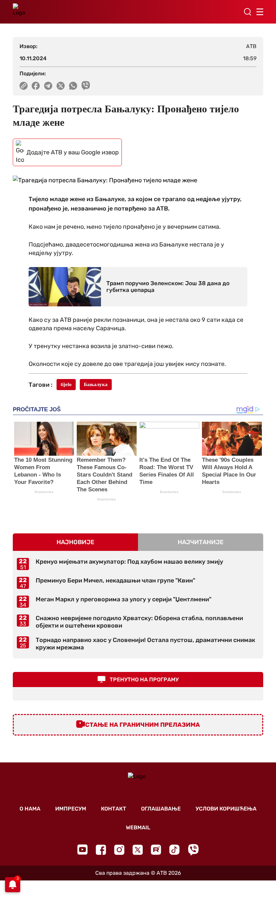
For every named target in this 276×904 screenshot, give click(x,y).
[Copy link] (24, 86)
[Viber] (193, 850)
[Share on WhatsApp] (73, 86)
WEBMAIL (138, 827)
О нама (30, 808)
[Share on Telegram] (48, 86)
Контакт (113, 808)
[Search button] (247, 12)
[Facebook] (101, 849)
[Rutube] (156, 849)
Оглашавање (161, 808)
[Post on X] (61, 86)
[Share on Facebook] (36, 86)
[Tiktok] (174, 849)
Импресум (70, 808)
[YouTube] (82, 849)
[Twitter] (138, 849)
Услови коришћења (226, 808)
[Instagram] (119, 849)
